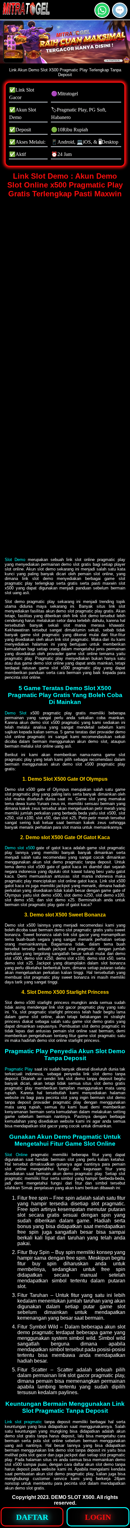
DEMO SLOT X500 (72, 1497)
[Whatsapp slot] (102, 15)
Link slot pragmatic (23, 1421)
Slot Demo (15, 559)
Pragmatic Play (19, 1069)
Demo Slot (16, 713)
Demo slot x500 (20, 847)
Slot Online (16, 1154)
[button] (120, 10)
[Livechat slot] (120, 15)
